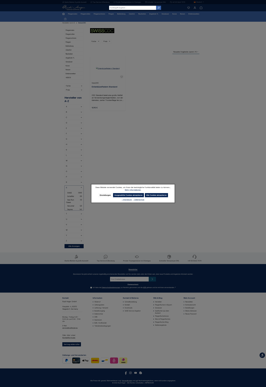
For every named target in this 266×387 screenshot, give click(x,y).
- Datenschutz (138, 200)
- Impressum (127, 200)
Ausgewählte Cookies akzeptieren (128, 195)
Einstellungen (105, 195)
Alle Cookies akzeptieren (156, 195)
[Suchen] (158, 8)
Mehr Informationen (133, 190)
